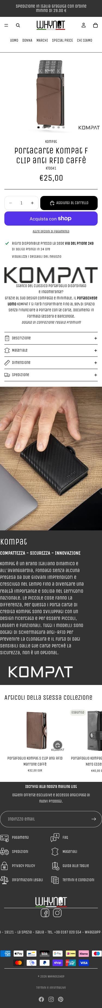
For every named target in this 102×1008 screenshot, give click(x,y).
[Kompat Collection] (51, 275)
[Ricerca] (18, 25)
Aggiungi (62, 745)
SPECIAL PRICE (62, 40)
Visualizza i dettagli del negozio (36, 256)
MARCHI (42, 40)
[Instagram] (51, 999)
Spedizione (20, 375)
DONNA (27, 40)
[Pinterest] (60, 999)
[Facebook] (41, 999)
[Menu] (6, 25)
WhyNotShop (56, 976)
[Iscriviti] (94, 819)
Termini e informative (51, 987)
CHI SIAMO (84, 40)
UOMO (14, 40)
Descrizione (21, 338)
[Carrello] (95, 25)
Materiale (19, 350)
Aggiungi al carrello (72, 203)
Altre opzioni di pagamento (51, 231)
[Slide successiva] (92, 740)
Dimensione (21, 362)
